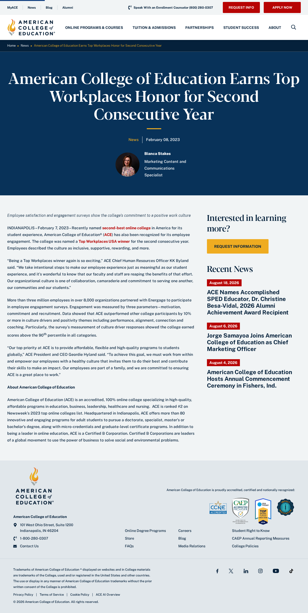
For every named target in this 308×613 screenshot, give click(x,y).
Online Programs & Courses (94, 28)
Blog (49, 7)
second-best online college (126, 228)
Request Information (237, 246)
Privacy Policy (23, 594)
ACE (108, 234)
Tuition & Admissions (154, 28)
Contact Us (29, 546)
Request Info (241, 7)
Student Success (241, 28)
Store (129, 538)
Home (11, 45)
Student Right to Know (251, 531)
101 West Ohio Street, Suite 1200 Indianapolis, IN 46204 (46, 528)
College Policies (245, 546)
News (32, 7)
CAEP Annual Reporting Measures (260, 538)
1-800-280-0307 (34, 538)
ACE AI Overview (108, 594)
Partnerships (199, 28)
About (275, 28)
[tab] (94, 27)
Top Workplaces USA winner (104, 241)
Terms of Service (52, 594)
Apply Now (282, 7)
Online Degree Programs (145, 531)
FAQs (129, 546)
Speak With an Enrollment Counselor (173, 7)
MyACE (12, 7)
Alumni (67, 7)
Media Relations (191, 546)
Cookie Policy (79, 594)
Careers (185, 531)
